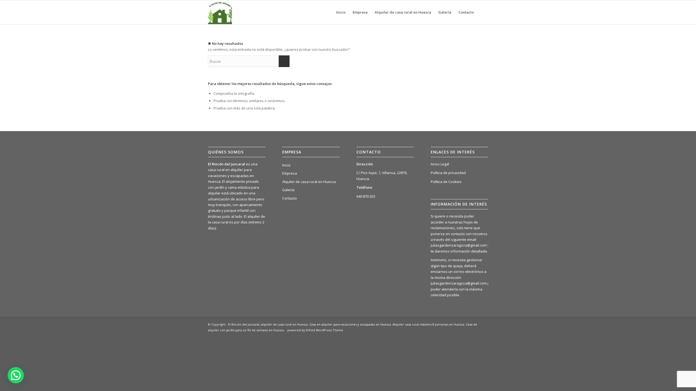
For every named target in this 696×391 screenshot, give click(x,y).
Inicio (286, 165)
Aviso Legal (440, 164)
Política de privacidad (448, 172)
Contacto (289, 198)
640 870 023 (365, 196)
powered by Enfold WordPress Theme (315, 330)
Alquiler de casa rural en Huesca (309, 181)
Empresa (289, 173)
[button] (16, 375)
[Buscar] (482, 12)
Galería (288, 189)
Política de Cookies (446, 181)
